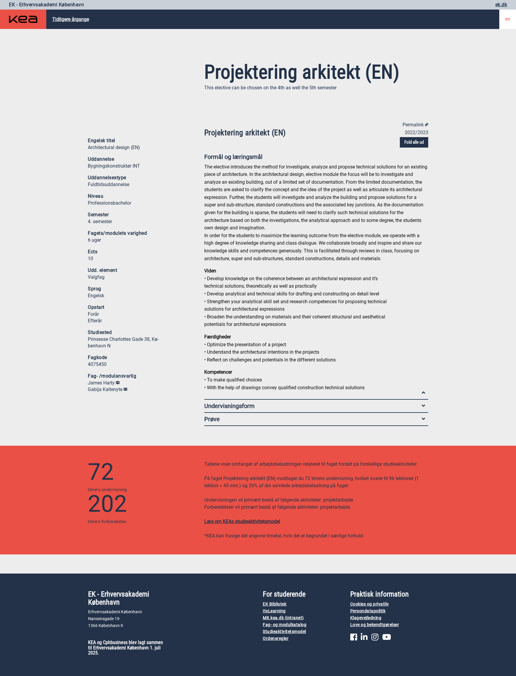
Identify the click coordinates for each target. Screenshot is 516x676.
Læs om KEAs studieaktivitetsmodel (242, 521)
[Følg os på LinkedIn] (364, 638)
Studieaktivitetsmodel (284, 631)
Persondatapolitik (368, 611)
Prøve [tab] (212, 419)
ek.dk (501, 4)
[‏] (117, 383)
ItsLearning (274, 611)
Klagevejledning (366, 617)
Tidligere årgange (70, 19)
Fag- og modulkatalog (284, 624)
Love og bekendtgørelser (374, 624)
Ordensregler (275, 638)
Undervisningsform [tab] (229, 406)
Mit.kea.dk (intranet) (283, 617)
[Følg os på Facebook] (353, 638)
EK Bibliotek (274, 604)
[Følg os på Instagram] (374, 638)
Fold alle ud (414, 142)
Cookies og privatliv (369, 604)
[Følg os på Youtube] (386, 638)
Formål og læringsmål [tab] (233, 156)
